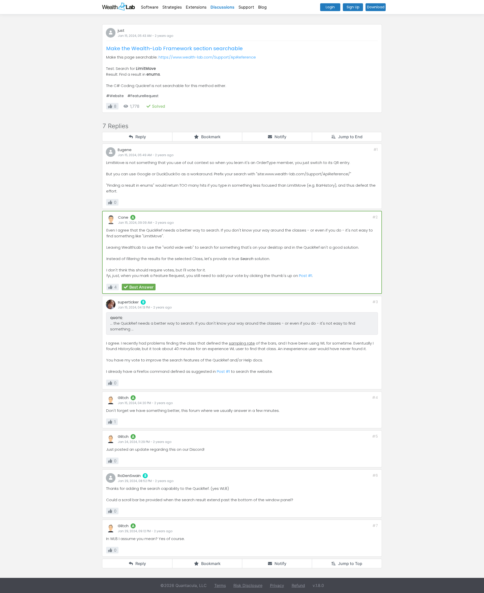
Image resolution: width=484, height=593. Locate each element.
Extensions (196, 7)
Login (330, 7)
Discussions (222, 7)
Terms (220, 585)
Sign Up (353, 7)
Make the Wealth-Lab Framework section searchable (174, 48)
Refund (298, 585)
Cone (123, 217)
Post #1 (305, 275)
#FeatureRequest (143, 95)
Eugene (125, 149)
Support (246, 7)
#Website (115, 95)
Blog (262, 7)
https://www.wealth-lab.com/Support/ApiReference (207, 57)
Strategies (172, 7)
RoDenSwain (129, 475)
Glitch (123, 397)
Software (149, 7)
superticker (128, 302)
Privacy (277, 585)
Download (375, 7)
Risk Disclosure (247, 585)
